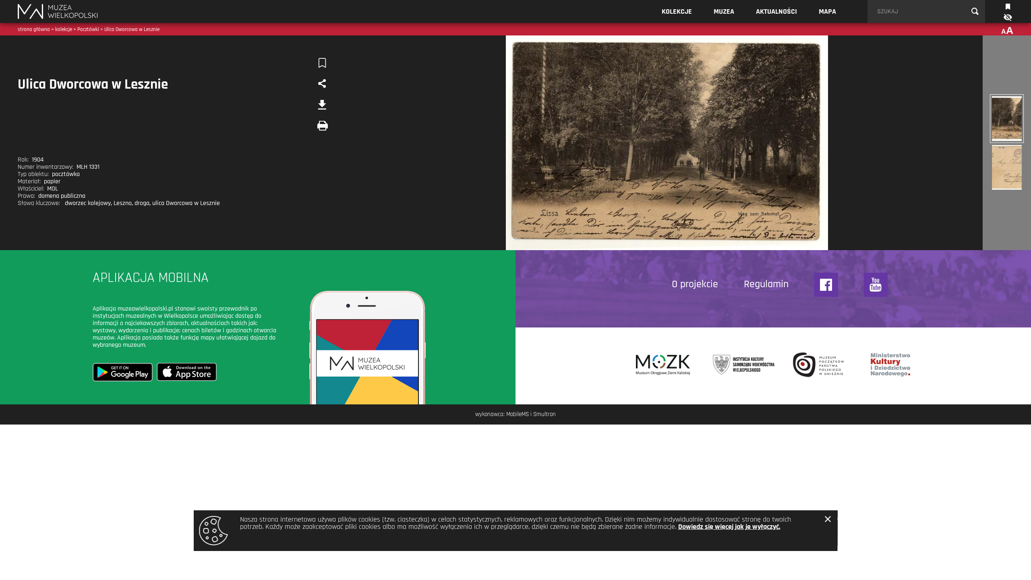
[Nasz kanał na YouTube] (876, 285)
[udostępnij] (322, 83)
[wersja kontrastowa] (1007, 17)
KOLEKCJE (677, 11)
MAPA (827, 11)
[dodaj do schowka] (322, 62)
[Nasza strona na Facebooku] (826, 285)
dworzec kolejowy (88, 203)
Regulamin (766, 284)
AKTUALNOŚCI (776, 11)
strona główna (34, 29)
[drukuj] (322, 125)
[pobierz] (322, 104)
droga (142, 203)
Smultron (544, 414)
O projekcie (695, 284)
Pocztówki (88, 29)
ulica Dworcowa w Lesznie (186, 203)
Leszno (123, 203)
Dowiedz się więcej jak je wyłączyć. (729, 526)
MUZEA (724, 11)
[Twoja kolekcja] (1007, 6)
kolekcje (63, 29)
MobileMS (517, 414)
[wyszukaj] (975, 12)
